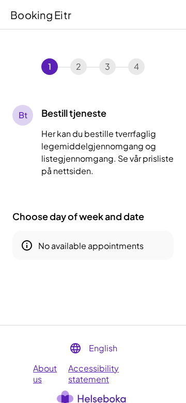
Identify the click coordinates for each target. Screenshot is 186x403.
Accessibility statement (93, 373)
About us (45, 373)
